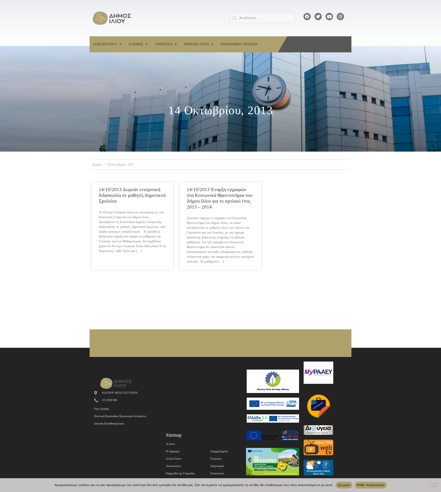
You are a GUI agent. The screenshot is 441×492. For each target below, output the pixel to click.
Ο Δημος (136, 44)
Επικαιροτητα (105, 44)
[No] (434, 485)
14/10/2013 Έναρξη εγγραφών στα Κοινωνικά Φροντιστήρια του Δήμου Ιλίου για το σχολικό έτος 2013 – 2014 (219, 198)
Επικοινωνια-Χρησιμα (239, 44)
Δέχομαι (344, 485)
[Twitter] (318, 16)
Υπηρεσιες (163, 44)
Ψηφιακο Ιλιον (196, 44)
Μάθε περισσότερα (370, 485)
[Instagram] (340, 16)
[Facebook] (307, 16)
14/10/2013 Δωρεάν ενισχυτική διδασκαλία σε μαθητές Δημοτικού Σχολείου (132, 195)
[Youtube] (329, 16)
